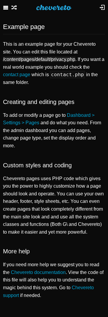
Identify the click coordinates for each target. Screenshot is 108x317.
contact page (16, 74)
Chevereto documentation (38, 272)
